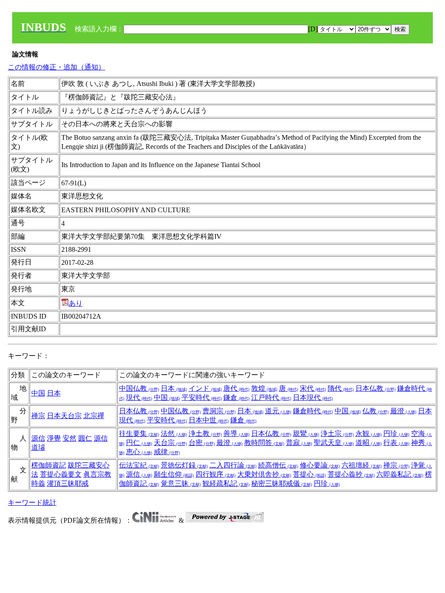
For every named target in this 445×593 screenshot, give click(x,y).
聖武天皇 (334, 442)
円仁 (139, 442)
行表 (396, 442)
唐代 (236, 388)
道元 (278, 411)
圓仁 (85, 438)
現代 (139, 397)
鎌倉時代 (313, 411)
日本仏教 (375, 388)
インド (205, 388)
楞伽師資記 (48, 465)
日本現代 (313, 397)
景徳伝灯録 (184, 465)
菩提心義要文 (61, 474)
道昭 (368, 442)
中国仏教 (139, 388)
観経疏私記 (226, 483)
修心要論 (320, 465)
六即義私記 (399, 474)
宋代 (313, 388)
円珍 (396, 433)
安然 (69, 438)
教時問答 (264, 442)
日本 (54, 393)
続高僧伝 (278, 465)
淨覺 (54, 438)
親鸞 (306, 433)
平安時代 (202, 397)
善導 (236, 433)
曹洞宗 (219, 411)
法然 (174, 433)
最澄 (403, 411)
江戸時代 (271, 397)
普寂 (299, 442)
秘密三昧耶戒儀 (281, 483)
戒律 (167, 451)
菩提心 (309, 474)
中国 (38, 393)
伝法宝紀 (139, 465)
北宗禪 (93, 415)
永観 (368, 433)
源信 (38, 438)
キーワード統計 (32, 502)
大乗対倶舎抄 (264, 474)
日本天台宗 (64, 415)
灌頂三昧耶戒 (68, 483)
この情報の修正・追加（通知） (56, 67)
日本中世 (209, 420)
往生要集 (139, 433)
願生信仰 (174, 474)
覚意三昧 (181, 483)
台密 (202, 442)
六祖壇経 (362, 465)
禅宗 (38, 415)
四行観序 (216, 474)
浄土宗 (337, 433)
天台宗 (170, 442)
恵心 (139, 451)
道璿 (38, 447)
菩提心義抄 (351, 474)
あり (76, 303)
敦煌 (264, 388)
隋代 (341, 388)
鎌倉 (236, 397)
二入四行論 (232, 465)
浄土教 (205, 433)
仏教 (375, 411)
